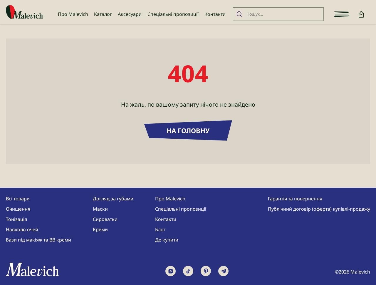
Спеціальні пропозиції (173, 14)
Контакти (215, 14)
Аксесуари (130, 14)
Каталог (103, 14)
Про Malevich (73, 14)
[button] (341, 14)
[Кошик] (361, 14)
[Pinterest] (206, 271)
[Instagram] (170, 271)
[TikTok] (188, 271)
